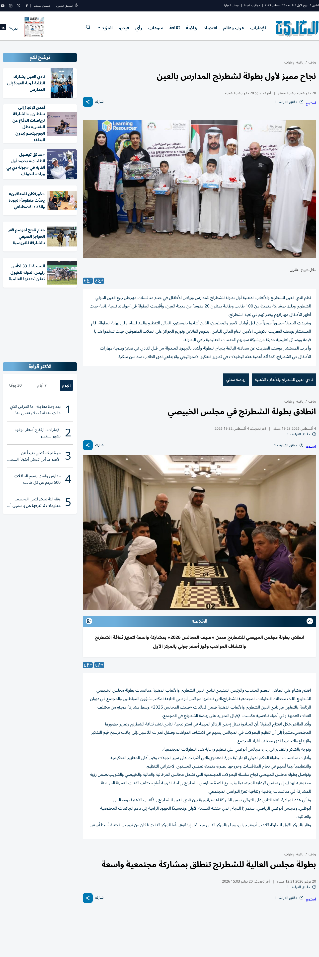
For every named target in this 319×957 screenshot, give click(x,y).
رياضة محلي (235, 379)
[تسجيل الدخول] (76, 6)
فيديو (124, 28)
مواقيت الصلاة (252, 5)
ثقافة (174, 28)
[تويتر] (18, 5)
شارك (99, 102)
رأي (138, 28)
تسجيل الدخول (64, 6)
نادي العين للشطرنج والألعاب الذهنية (284, 379)
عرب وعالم (233, 28)
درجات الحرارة (231, 5)
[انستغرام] (10, 5)
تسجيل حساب (42, 6)
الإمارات (258, 28)
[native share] (88, 102)
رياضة (191, 28)
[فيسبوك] (26, 5)
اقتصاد (210, 28)
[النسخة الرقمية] (34, 28)
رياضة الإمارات (294, 62)
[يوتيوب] (2, 5)
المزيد (107, 28)
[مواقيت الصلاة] (3, 28)
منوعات (155, 28)
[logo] (297, 28)
